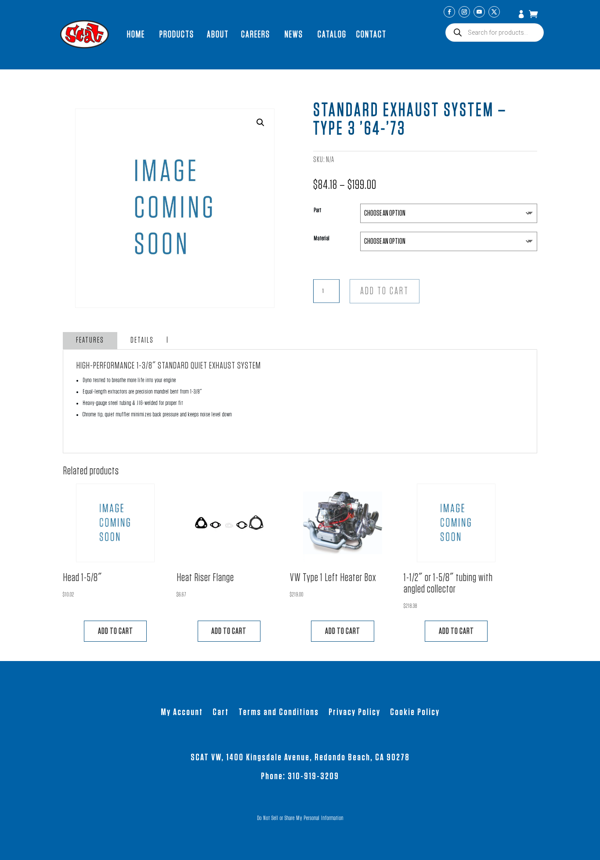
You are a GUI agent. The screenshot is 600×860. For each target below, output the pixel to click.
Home (136, 34)
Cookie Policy (415, 713)
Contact (371, 34)
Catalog (332, 34)
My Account (522, 15)
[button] (260, 122)
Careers (255, 34)
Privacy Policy (354, 713)
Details (142, 340)
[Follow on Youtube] (479, 12)
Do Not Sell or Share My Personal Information (300, 818)
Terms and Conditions (279, 713)
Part (318, 210)
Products (176, 34)
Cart (221, 713)
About (218, 34)
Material (322, 238)
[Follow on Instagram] (464, 12)
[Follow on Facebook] (449, 12)
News (294, 34)
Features (90, 340)
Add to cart (384, 291)
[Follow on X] (494, 12)
